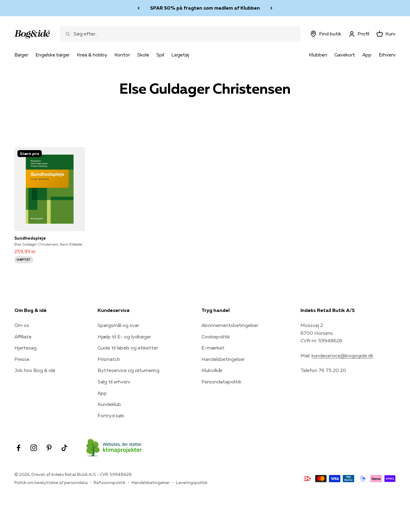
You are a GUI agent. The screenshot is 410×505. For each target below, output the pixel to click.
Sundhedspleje (30, 238)
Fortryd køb (111, 416)
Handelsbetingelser (223, 359)
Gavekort (344, 55)
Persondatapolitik (221, 382)
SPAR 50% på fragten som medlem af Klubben (205, 8)
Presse (21, 359)
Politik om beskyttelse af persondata (51, 482)
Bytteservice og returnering (128, 370)
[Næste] (271, 8)
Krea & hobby (92, 55)
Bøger (21, 55)
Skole (143, 55)
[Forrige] (138, 8)
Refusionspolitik (109, 482)
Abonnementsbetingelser (229, 325)
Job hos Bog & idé (34, 370)
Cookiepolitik (215, 337)
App (367, 55)
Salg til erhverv (114, 382)
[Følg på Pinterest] (49, 448)
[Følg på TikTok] (64, 448)
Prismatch (109, 359)
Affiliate (23, 337)
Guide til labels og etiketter (128, 348)
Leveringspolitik (191, 482)
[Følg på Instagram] (34, 448)
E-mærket (213, 348)
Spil (160, 55)
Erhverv (387, 55)
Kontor (122, 55)
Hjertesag (25, 348)
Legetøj (180, 55)
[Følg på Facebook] (18, 448)
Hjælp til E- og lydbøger (124, 337)
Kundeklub (109, 404)
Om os (21, 325)
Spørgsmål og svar (118, 325)
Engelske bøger (52, 55)
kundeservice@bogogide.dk (342, 355)
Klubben (318, 55)
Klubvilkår (211, 370)
